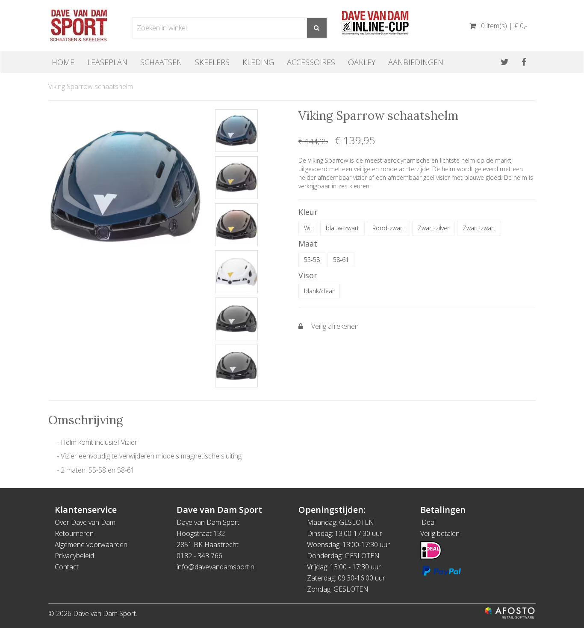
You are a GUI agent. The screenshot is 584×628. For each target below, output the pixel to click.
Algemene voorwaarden (91, 544)
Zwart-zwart (479, 228)
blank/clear (319, 291)
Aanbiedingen (415, 62)
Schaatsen (161, 62)
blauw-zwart (342, 228)
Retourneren (74, 533)
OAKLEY (361, 62)
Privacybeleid (74, 555)
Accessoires (311, 62)
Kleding (258, 62)
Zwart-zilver (433, 228)
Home (63, 62)
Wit (308, 228)
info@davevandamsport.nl (216, 566)
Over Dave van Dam (85, 522)
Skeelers (212, 62)
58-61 (341, 260)
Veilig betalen (440, 533)
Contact (67, 566)
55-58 (312, 260)
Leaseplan (107, 62)
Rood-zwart (388, 228)
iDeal (428, 522)
